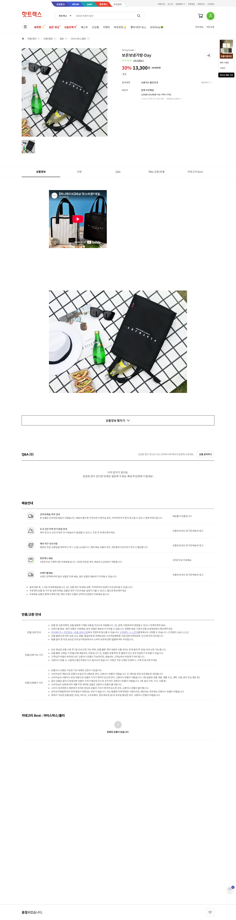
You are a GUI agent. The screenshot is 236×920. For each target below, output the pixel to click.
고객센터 (210, 4)
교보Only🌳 (157, 27)
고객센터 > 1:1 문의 (129, 632)
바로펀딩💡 (120, 27)
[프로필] (210, 16)
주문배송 (191, 4)
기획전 (222, 68)
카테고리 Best (195, 172)
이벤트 (106, 27)
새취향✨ (39, 27)
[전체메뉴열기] (25, 26)
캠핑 (62, 38)
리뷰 (79, 172)
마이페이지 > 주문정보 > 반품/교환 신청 (69, 632)
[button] (209, 55)
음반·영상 (54, 27)
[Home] (23, 38)
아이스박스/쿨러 (78, 38)
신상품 (95, 27)
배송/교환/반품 (157, 172)
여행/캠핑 (48, 38)
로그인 (170, 4)
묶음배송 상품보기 (174, 98)
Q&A (118, 172)
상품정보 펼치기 (115, 420)
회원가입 (161, 4)
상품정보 (41, 172)
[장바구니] (200, 16)
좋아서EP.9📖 (138, 27)
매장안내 (201, 4)
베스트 (84, 27)
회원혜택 (179, 4)
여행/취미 (31, 38)
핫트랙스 (63, 15)
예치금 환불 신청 (226, 75)
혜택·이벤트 (224, 62)
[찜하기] (210, 912)
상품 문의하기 (205, 454)
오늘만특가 (70, 27)
